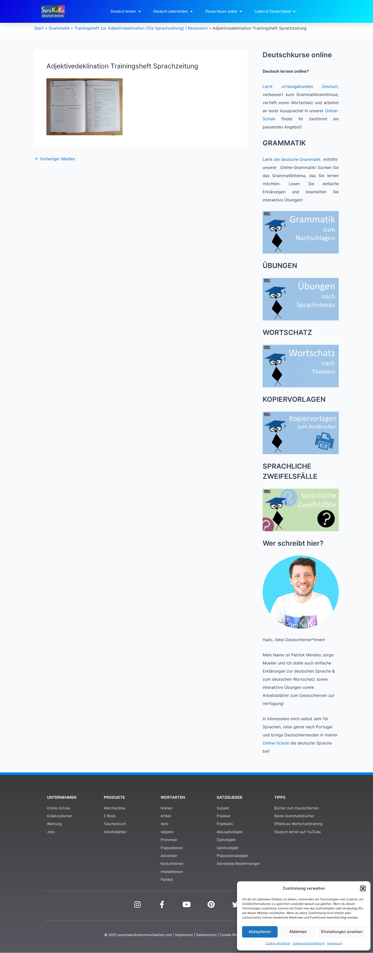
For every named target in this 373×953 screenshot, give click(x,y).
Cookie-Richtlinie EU (236, 935)
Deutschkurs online (221, 11)
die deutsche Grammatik (297, 159)
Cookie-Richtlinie (277, 943)
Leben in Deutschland (273, 11)
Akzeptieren (260, 931)
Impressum (334, 943)
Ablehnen (298, 931)
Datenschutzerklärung (309, 943)
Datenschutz (206, 935)
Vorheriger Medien (55, 159)
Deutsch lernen (123, 11)
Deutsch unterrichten (170, 11)
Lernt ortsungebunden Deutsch (300, 86)
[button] (362, 888)
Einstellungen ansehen (342, 931)
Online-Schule (276, 743)
